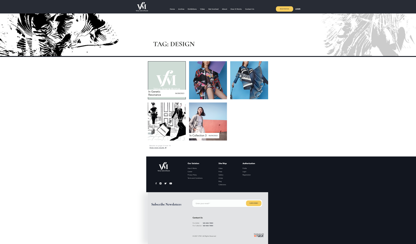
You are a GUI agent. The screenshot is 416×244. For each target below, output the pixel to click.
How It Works (236, 9)
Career (190, 172)
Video (202, 9)
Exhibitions (192, 9)
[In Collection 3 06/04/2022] (208, 121)
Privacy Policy (192, 175)
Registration (284, 9)
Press (220, 172)
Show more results (157, 148)
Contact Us (249, 9)
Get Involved (213, 9)
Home (172, 9)
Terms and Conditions (195, 178)
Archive (181, 9)
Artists (221, 178)
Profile (245, 168)
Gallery (221, 175)
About (224, 9)
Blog (220, 181)
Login (297, 9)
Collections (222, 185)
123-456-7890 (208, 223)
